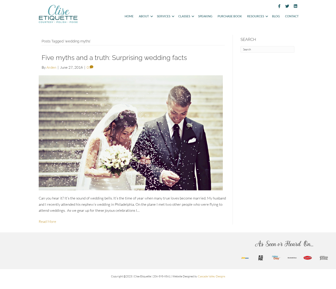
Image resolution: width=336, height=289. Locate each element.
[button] (151, 16)
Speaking (205, 16)
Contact (292, 16)
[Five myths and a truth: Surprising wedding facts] (131, 132)
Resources (255, 16)
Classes (184, 16)
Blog (276, 16)
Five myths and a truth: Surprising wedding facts (114, 57)
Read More (47, 221)
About (144, 16)
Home (129, 16)
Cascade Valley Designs (211, 276)
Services (163, 16)
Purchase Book (230, 16)
